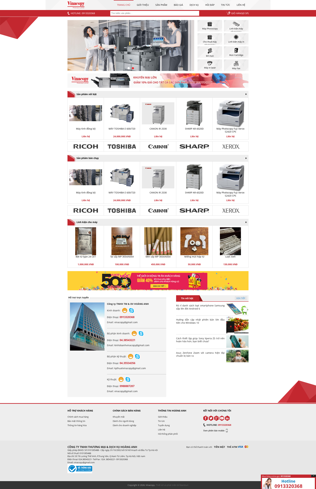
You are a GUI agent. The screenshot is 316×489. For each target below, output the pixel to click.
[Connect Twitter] (211, 418)
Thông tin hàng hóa (77, 425)
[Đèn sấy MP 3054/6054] (158, 241)
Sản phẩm (161, 4)
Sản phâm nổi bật (87, 94)
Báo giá (178, 4)
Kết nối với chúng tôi (217, 410)
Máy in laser (210, 67)
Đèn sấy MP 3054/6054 (158, 256)
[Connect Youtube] (222, 418)
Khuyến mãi (118, 416)
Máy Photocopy (210, 28)
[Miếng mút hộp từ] (194, 241)
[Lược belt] (230, 241)
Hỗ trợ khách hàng (80, 410)
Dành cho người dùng (123, 421)
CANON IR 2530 (158, 128)
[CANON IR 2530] (158, 113)
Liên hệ (241, 4)
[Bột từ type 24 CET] (85, 241)
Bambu (183, 485)
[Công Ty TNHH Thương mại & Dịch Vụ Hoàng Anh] (75, 7)
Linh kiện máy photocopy (236, 29)
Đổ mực (210, 55)
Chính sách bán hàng (127, 410)
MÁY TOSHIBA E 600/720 (122, 128)
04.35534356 (127, 363)
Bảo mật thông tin (76, 421)
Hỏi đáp (209, 4)
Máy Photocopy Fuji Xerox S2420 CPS (230, 130)
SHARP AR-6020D (194, 128)
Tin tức (225, 4)
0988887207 (127, 386)
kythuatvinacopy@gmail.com (130, 368)
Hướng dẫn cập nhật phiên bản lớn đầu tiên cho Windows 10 (200, 321)
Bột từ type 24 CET (86, 256)
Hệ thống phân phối (168, 433)
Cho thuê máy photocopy (210, 42)
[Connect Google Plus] (216, 418)
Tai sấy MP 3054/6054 (122, 256)
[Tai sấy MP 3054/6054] (121, 241)
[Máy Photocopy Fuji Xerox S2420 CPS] (230, 113)
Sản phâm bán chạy (88, 158)
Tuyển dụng (164, 425)
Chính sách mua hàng (78, 416)
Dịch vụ (194, 4)
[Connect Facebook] (205, 418)
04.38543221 (127, 340)
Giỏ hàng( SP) (240, 13)
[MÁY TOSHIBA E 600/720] (121, 113)
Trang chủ (123, 4)
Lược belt (230, 256)
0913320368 (127, 317)
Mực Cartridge (236, 55)
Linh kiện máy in (236, 41)
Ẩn (313, 476)
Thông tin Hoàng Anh (172, 410)
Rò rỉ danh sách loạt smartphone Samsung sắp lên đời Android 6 (200, 307)
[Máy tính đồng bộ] (85, 113)
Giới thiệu (143, 4)
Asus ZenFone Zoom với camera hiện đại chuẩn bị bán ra (200, 354)
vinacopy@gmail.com (126, 322)
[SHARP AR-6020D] (194, 113)
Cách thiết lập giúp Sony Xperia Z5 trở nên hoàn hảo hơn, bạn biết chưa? (200, 340)
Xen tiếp (240, 298)
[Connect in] (227, 418)
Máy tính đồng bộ (85, 128)
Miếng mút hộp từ (194, 256)
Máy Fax (236, 68)
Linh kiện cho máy (87, 222)
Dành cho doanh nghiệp (124, 425)
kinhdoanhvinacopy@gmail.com (131, 345)
